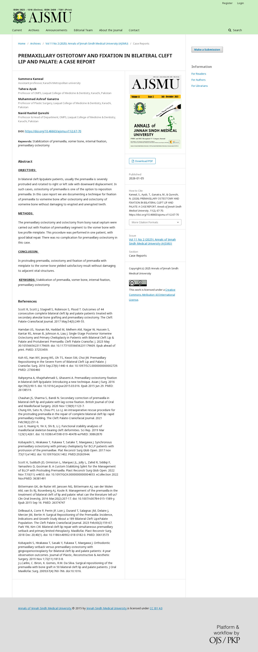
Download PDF (144, 161)
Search (237, 30)
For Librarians (199, 86)
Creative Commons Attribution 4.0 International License (152, 295)
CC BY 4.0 (156, 608)
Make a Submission (207, 49)
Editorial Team (83, 30)
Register (227, 3)
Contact (134, 30)
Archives (33, 30)
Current (17, 30)
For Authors (198, 80)
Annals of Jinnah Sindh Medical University (45, 608)
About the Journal (110, 30)
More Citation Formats (145, 222)
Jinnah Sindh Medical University (106, 608)
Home (21, 43)
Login (240, 3)
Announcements (56, 30)
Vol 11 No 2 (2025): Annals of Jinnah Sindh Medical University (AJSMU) (87, 43)
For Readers (198, 73)
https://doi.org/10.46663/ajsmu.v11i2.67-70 (53, 131)
